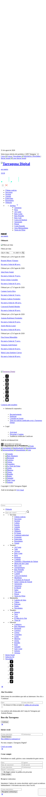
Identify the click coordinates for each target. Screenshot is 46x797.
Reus (16, 210)
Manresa (17, 639)
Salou (16, 590)
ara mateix (4, 236)
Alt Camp (17, 212)
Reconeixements (15, 414)
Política (17, 529)
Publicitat (13, 416)
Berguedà (17, 628)
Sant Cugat (18, 649)
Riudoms (17, 557)
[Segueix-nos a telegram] (7, 389)
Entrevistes (9, 198)
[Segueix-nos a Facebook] (7, 377)
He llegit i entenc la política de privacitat (18, 772)
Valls (16, 549)
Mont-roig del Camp (21, 563)
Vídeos (16, 602)
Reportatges (9, 200)
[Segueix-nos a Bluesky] (7, 401)
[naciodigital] (6, 448)
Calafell (17, 574)
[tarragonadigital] (7, 450)
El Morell (17, 588)
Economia (17, 537)
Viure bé (17, 620)
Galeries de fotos (20, 600)
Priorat (16, 224)
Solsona (17, 651)
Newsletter (9, 659)
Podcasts (17, 604)
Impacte (17, 612)
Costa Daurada (19, 226)
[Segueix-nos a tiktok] (7, 397)
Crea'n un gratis (6, 746)
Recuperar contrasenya (9, 792)
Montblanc (18, 578)
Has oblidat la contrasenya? (10, 739)
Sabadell (17, 647)
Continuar (5, 722)
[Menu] (4, 186)
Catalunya (17, 624)
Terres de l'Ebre (19, 230)
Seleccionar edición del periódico (12, 154)
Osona (16, 641)
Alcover (17, 551)
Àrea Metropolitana (21, 228)
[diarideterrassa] (30, 448)
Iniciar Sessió (10, 655)
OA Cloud (20, 490)
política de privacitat (31, 705)
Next (16, 614)
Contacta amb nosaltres (9, 405)
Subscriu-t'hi (9, 657)
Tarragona (17, 208)
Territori (14, 206)
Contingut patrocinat (21, 535)
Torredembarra (19, 568)
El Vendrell (18, 572)
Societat (8, 194)
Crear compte (6, 774)
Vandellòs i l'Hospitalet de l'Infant (26, 561)
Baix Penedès (19, 216)
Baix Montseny (19, 626)
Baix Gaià (17, 218)
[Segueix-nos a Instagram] (7, 385)
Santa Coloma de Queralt (23, 582)
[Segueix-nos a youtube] (7, 393)
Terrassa (17, 653)
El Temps (17, 533)
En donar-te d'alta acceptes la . (21, 705)
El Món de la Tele (20, 618)
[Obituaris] (15, 164)
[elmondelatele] (20, 450)
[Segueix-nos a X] (7, 381)
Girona (16, 632)
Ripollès (17, 643)
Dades (16, 606)
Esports (17, 525)
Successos (9, 192)
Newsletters (17, 156)
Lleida (16, 637)
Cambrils (17, 559)
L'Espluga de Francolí (22, 580)
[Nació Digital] (4, 234)
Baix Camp (18, 214)
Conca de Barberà (20, 220)
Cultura (17, 523)
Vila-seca (17, 592)
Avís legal (13, 432)
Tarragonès (18, 222)
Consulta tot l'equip (16, 418)
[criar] (28, 450)
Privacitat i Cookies (17, 434)
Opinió (16, 543)
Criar (16, 616)
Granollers (18, 635)
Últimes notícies (11, 190)
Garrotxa (17, 630)
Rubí (16, 645)
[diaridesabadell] (17, 448)
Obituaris (8, 202)
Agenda (8, 196)
